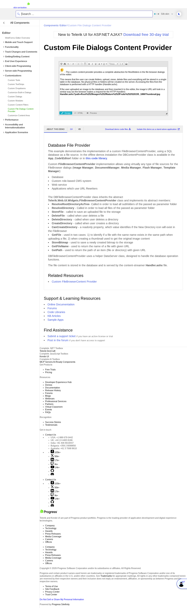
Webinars (49, 398)
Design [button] (68, 113)
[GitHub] (52, 471)
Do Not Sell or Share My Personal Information (62, 599)
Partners (49, 404)
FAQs (48, 412)
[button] (61, 63)
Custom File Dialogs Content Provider (89, 25)
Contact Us (50, 435)
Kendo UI (44, 356)
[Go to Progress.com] (48, 513)
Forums (52, 308)
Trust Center (51, 594)
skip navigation (20, 7)
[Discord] (52, 475)
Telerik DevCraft (47, 351)
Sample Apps (56, 319)
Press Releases (53, 534)
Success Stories (53, 422)
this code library (96, 158)
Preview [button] (93, 113)
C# (71, 129)
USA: (62, 437)
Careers (49, 539)
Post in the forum (58, 340)
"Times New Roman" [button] (114, 64)
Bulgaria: (63, 446)
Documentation (52, 387)
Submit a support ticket (62, 336)
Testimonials (51, 425)
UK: (62, 440)
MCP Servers (46, 362)
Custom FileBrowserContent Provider (74, 281)
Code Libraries (56, 312)
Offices (48, 542)
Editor (63, 25)
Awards (49, 531)
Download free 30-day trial (146, 34)
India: (62, 443)
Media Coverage (53, 536)
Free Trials (50, 369)
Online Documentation (61, 304)
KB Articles (54, 315)
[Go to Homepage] (28, 7)
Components (51, 25)
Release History (53, 390)
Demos (48, 385)
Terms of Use (51, 586)
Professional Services (55, 401)
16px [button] (122, 64)
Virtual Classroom (54, 407)
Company (50, 525)
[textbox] (113, 89)
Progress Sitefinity (61, 604)
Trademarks (106, 576)
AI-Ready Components (64, 362)
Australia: (64, 448)
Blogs (48, 396)
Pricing (48, 372)
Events (48, 409)
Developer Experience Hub (58, 382)
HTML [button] (80, 113)
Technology (50, 528)
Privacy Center (52, 592)
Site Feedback (52, 589)
